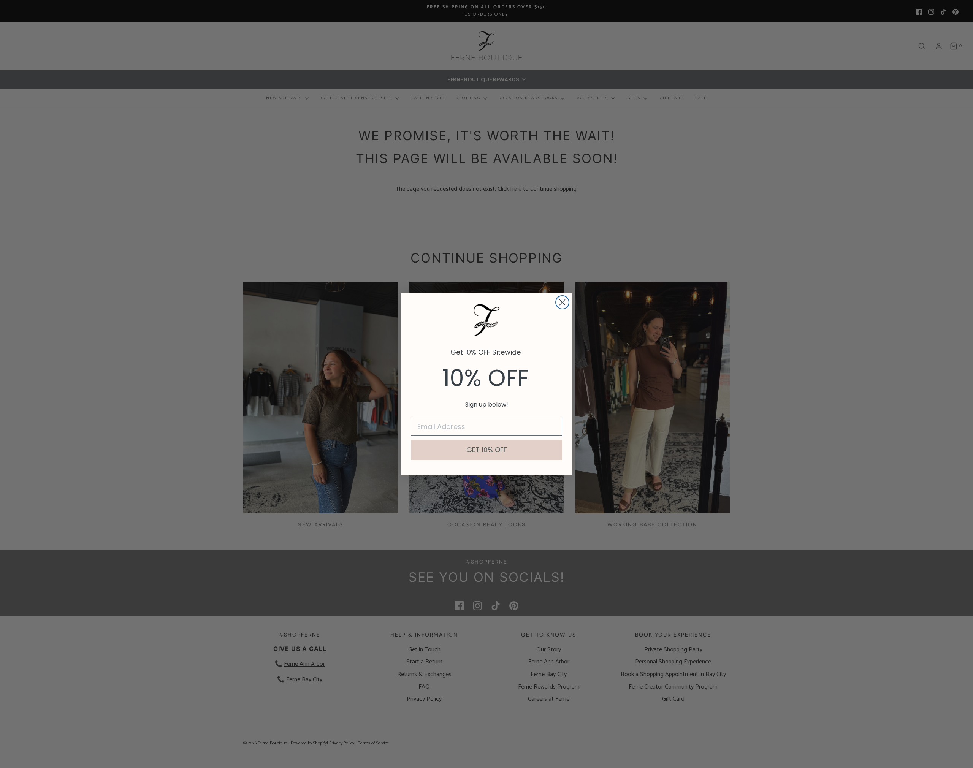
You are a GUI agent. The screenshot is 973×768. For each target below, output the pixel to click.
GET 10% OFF (486, 449)
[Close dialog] (562, 302)
